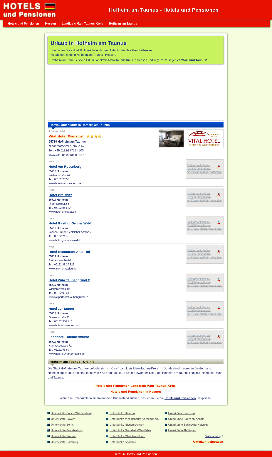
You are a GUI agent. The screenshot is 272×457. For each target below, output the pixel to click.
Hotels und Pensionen (23, 23)
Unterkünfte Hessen (122, 413)
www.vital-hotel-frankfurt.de (66, 154)
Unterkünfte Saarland (123, 442)
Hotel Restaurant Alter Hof (69, 252)
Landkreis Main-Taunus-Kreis (82, 23)
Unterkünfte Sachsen (181, 413)
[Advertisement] (136, 93)
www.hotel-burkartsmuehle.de (67, 353)
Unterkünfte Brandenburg (67, 430)
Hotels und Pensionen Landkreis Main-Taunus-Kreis (135, 385)
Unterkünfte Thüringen (182, 430)
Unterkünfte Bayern (63, 418)
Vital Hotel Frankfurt (66, 136)
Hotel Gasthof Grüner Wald (70, 223)
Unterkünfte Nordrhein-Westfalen (130, 430)
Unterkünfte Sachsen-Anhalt (186, 418)
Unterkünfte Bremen (63, 436)
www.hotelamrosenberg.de (65, 183)
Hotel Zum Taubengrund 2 (69, 280)
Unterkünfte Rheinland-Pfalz (127, 436)
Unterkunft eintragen (208, 441)
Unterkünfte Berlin (62, 424)
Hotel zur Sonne (61, 309)
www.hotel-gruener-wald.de (65, 240)
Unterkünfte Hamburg (64, 442)
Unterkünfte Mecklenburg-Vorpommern (134, 418)
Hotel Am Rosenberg (65, 166)
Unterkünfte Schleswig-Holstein (188, 424)
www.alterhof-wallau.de (62, 268)
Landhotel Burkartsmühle (69, 337)
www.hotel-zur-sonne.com (64, 325)
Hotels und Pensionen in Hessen (135, 391)
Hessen (50, 23)
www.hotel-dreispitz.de (62, 211)
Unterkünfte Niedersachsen (127, 424)
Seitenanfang (213, 436)
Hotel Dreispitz (60, 195)
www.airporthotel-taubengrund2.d (68, 297)
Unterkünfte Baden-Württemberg (71, 413)
